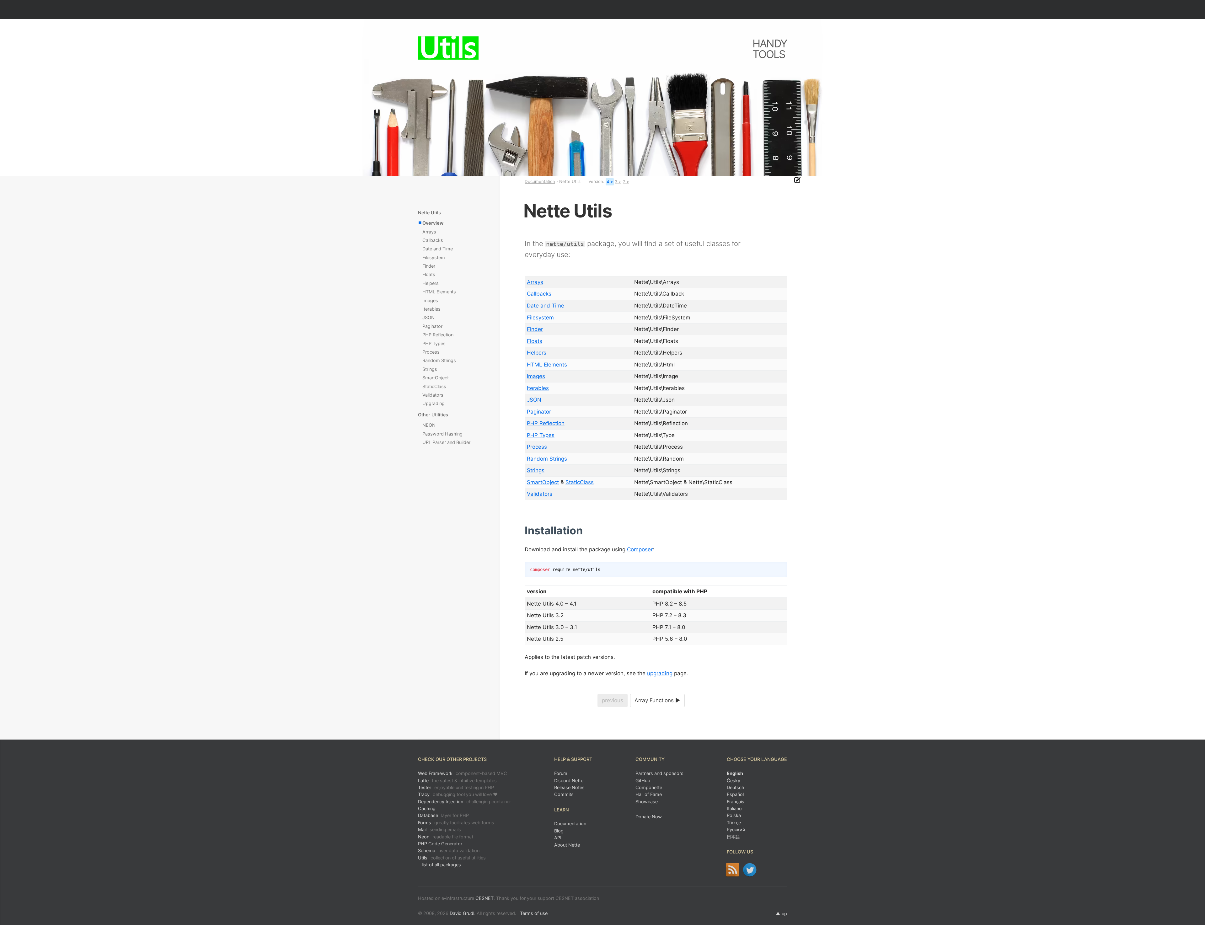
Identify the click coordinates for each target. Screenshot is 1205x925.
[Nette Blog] (733, 870)
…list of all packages (439, 864)
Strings (535, 470)
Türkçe (734, 822)
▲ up (781, 913)
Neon (445, 836)
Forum (560, 773)
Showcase (646, 801)
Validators (539, 494)
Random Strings (547, 459)
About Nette (567, 844)
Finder (535, 329)
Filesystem (540, 317)
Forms (456, 822)
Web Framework (462, 773)
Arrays (535, 282)
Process (537, 447)
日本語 (733, 836)
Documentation (540, 181)
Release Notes (569, 787)
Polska (734, 815)
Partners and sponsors (659, 773)
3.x (618, 181)
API (557, 837)
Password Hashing (442, 433)
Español (735, 794)
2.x (626, 181)
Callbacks (539, 294)
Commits (564, 794)
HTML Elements (547, 364)
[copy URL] (585, 530)
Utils (452, 857)
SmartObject (543, 482)
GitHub (642, 780)
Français (735, 801)
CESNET (484, 898)
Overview (432, 223)
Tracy (458, 794)
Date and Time (545, 305)
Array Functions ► (657, 700)
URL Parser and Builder (446, 442)
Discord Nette (568, 780)
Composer (640, 549)
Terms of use (534, 913)
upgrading (659, 673)
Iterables (538, 388)
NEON (429, 425)
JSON (534, 400)
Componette (648, 787)
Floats (534, 341)
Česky (733, 780)
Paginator (539, 412)
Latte (457, 780)
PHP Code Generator (440, 843)
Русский (736, 829)
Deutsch (735, 787)
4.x (610, 181)
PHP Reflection (546, 423)
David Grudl (462, 913)
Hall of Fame (648, 794)
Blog (559, 830)
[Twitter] (750, 870)
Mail (439, 829)
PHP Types (540, 435)
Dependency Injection (464, 801)
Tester (456, 787)
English (735, 773)
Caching (427, 808)
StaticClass (579, 482)
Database (443, 815)
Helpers (536, 353)
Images (536, 376)
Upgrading (433, 403)
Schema (448, 850)
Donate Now (648, 816)
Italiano (734, 808)
